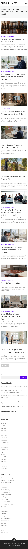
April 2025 (3, 461)
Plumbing (3, 513)
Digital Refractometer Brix (10, 283)
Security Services (5, 520)
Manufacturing (4, 511)
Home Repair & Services (7, 346)
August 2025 (4, 452)
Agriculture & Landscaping (7, 480)
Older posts (5, 365)
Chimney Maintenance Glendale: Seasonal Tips (12, 406)
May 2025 (3, 459)
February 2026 (4, 437)
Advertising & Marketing (8, 71)
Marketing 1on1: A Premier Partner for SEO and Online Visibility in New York (11, 212)
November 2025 (5, 445)
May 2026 (3, 430)
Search (2, 374)
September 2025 (5, 449)
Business (3, 485)
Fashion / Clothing (5, 489)
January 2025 (4, 468)
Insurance (3, 506)
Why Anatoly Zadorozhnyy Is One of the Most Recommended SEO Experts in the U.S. (13, 76)
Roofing (3, 516)
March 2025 (4, 464)
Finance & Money (5, 492)
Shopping (3, 523)
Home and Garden (5, 501)
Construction (4, 487)
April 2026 (3, 433)
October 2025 (4, 447)
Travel (2, 530)
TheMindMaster (9, 3)
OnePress (23, 543)
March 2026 (4, 435)
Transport (3, 528)
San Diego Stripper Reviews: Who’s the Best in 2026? (14, 386)
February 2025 (4, 466)
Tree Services (4, 532)
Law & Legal (4, 509)
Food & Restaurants (7, 280)
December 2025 (5, 442)
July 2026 (3, 425)
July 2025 (3, 454)
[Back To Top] (14, 540)
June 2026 (3, 428)
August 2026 (4, 423)
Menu (25, 2)
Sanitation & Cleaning (7, 173)
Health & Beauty (5, 108)
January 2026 (4, 440)
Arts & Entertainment (7, 36)
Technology (4, 525)
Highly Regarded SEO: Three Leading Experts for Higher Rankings (11, 249)
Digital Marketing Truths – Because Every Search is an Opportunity (11, 316)
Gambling (3, 497)
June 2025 (3, 456)
